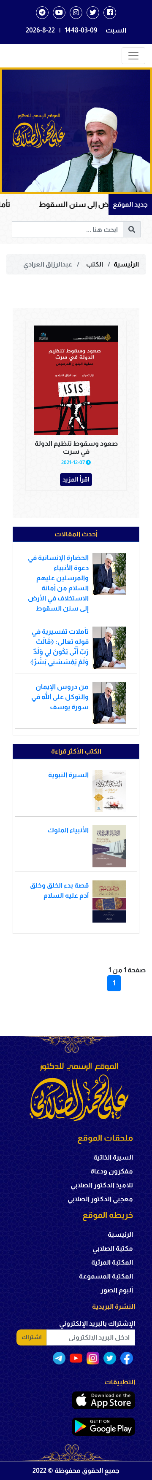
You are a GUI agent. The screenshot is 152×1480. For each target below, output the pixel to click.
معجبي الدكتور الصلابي (100, 1199)
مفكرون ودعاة (111, 1171)
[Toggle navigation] (133, 55)
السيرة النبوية (68, 774)
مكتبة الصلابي (112, 1248)
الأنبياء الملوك (68, 830)
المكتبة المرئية (112, 1262)
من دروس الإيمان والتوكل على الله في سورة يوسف (60, 696)
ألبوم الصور (116, 1290)
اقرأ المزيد (76, 479)
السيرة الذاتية (113, 1157)
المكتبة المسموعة (106, 1276)
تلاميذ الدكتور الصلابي (102, 1185)
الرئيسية (126, 264)
